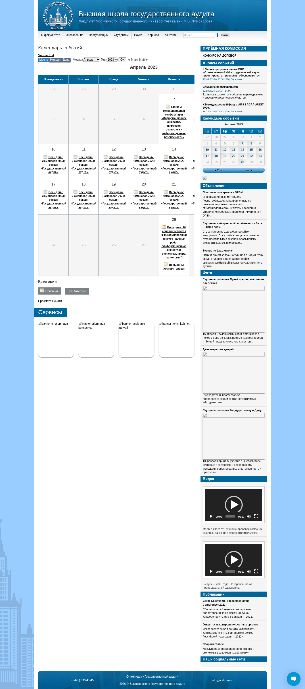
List (46, 55)
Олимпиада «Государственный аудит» (152, 676)
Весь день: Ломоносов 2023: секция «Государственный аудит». (53, 165)
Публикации (214, 594)
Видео (208, 479)
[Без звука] (249, 516)
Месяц (77, 59)
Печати (50, 301)
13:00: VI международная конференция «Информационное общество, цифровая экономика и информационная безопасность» (174, 122)
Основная (51, 291)
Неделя (55, 59)
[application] (233, 505)
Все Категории (77, 291)
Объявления (214, 186)
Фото (207, 273)
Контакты (171, 35)
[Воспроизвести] (211, 516)
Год (103, 59)
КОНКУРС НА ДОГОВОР (219, 55)
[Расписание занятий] (136, 339)
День (66, 59)
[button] (234, 505)
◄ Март (132, 59)
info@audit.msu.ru (223, 680)
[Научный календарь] (204, 178)
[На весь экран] (256, 516)
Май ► (143, 59)
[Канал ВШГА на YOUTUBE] (176, 339)
